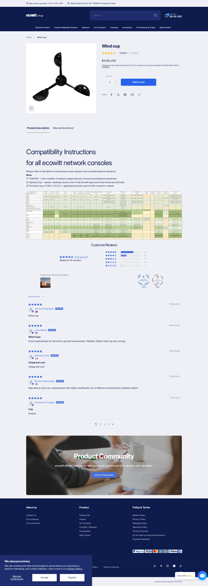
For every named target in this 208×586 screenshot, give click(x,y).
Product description (38, 127)
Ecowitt (163, 581)
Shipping (105, 65)
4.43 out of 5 (81, 257)
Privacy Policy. (75, 568)
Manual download (63, 127)
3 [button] (105, 424)
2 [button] (100, 424)
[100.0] (143, 280)
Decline (72, 577)
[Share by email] (132, 94)
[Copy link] (139, 94)
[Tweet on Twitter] (118, 94)
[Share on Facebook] (111, 94)
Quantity (109, 76)
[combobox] (125, 15)
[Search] (155, 15)
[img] (35, 304)
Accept (44, 577)
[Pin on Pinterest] (125, 94)
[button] (111, 252)
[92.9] (157, 280)
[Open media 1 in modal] (61, 78)
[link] (44, 3)
